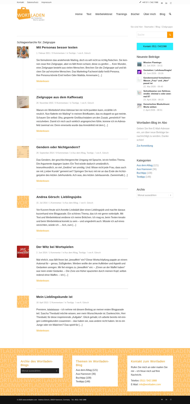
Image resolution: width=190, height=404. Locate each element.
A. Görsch (86, 53)
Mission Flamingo (152, 62)
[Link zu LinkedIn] (166, 3)
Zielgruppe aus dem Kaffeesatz (59, 97)
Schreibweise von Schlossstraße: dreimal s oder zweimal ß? (157, 94)
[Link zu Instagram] (171, 3)
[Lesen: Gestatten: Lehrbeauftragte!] (139, 72)
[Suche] (170, 14)
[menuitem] (21, 2)
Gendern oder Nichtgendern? (58, 147)
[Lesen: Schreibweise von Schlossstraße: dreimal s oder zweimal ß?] (139, 92)
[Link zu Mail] (162, 3)
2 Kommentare (56, 302)
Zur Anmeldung (145, 145)
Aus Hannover (144, 169)
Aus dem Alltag (79, 153)
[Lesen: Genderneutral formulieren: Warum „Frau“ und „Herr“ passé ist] (139, 79)
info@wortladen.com (150, 384)
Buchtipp (141, 173)
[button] (6, 397)
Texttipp (72, 53)
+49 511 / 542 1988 (150, 2)
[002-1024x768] (23, 252)
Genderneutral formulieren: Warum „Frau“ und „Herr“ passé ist (157, 80)
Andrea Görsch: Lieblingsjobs (58, 197)
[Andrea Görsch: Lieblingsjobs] (23, 202)
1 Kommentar (55, 203)
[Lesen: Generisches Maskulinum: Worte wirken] (139, 106)
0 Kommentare (58, 53)
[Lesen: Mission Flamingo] (139, 64)
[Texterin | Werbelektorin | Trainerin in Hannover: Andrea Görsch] (36, 14)
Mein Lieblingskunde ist (54, 296)
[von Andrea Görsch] (23, 152)
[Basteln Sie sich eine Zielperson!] (23, 52)
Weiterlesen (42, 81)
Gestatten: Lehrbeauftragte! (157, 70)
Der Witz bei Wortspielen (54, 247)
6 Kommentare (62, 153)
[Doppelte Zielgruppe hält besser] (23, 102)
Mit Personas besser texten (56, 47)
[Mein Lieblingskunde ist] (23, 302)
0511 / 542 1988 (148, 380)
